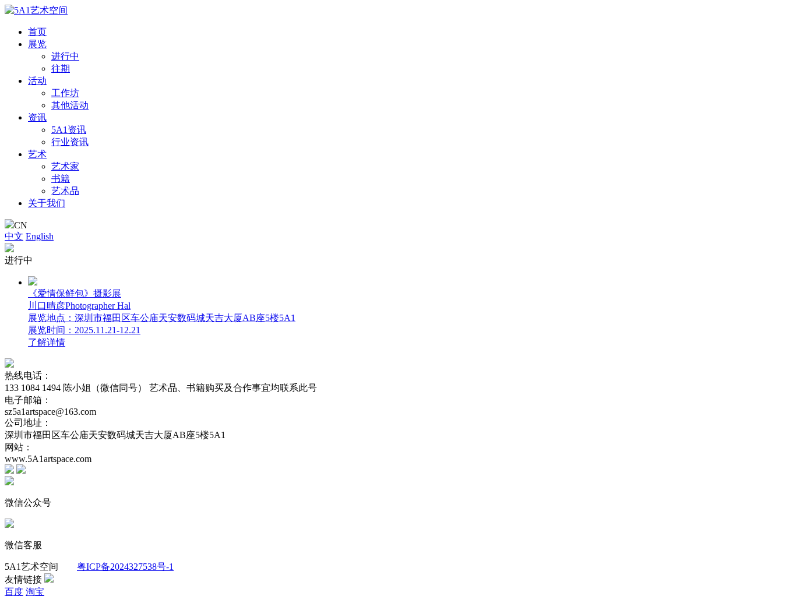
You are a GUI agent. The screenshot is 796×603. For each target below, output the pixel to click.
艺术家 (65, 166)
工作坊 (65, 93)
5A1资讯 (68, 130)
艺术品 (65, 191)
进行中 (65, 56)
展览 (37, 44)
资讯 (37, 117)
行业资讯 (70, 142)
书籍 (60, 179)
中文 (14, 236)
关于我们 (46, 203)
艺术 (37, 154)
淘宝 (35, 592)
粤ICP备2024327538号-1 (125, 567)
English (40, 236)
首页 (37, 32)
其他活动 (70, 105)
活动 (37, 81)
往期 (60, 68)
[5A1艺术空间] (36, 10)
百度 (14, 592)
